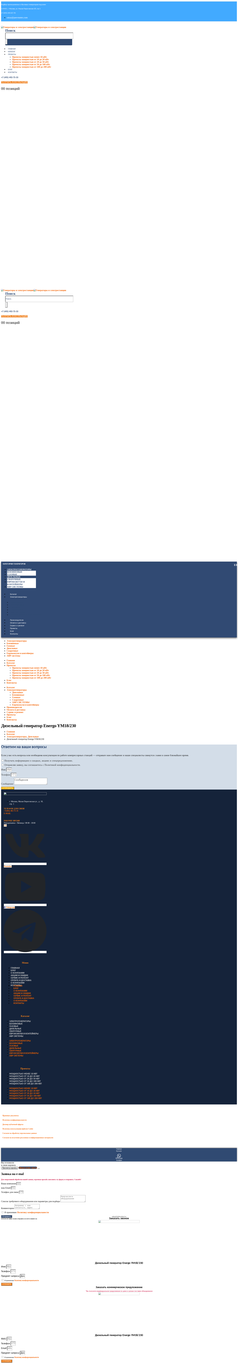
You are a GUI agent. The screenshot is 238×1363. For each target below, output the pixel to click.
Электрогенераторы (19, 569)
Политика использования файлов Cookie (17, 1129)
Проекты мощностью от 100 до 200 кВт (31, 67)
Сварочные (14, 579)
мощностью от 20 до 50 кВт (24, 1079)
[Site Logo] (33, 27)
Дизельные (14, 577)
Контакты (12, 72)
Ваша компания (8, 1183)
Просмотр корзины (9, 1168)
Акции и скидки (19, 975)
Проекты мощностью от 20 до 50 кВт (30, 62)
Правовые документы (10, 1116)
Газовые (12, 574)
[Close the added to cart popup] (39, 1168)
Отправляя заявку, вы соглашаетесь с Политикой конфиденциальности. (42, 765)
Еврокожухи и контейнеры (26, 615)
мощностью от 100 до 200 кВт (25, 1084)
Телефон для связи (10, 1192)
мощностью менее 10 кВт (23, 1074)
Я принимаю (26, 1212)
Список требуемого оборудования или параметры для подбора (30, 1201)
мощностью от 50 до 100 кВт (25, 1081)
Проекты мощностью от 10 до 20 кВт (30, 59)
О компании (17, 973)
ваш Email (6, 1188)
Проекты (12, 54)
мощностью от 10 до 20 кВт (24, 1076)
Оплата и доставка (18, 623)
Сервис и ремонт (17, 626)
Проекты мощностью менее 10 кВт (29, 57)
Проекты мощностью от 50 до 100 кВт (31, 64)
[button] (10, 31)
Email (4, 1348)
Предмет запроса (10, 1276)
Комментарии (8, 1208)
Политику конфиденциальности (33, 1212)
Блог (10, 70)
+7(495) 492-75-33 (11, 811)
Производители (17, 620)
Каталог (11, 52)
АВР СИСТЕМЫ (18, 612)
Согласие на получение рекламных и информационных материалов (27, 1138)
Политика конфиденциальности (14, 1120)
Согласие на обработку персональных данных (19, 1133)
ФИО (4, 1339)
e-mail (7, 813)
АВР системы (15, 587)
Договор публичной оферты (12, 1124)
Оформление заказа (28, 1168)
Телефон (6, 774)
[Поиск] (6, 41)
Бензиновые (14, 572)
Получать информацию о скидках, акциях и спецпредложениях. (38, 760)
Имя (3, 769)
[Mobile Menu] (3, 24)
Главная (12, 49)
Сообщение (7, 783)
